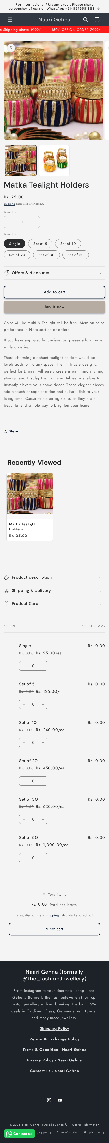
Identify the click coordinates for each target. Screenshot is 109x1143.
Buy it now (54, 307)
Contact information (85, 1125)
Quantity (10, 212)
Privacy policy (42, 1132)
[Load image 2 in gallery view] (54, 160)
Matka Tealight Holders (22, 526)
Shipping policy (94, 1132)
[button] (10, 19)
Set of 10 (68, 243)
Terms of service (67, 1132)
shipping (52, 915)
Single (14, 243)
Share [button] (13, 431)
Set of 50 (76, 254)
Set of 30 (47, 254)
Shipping (9, 204)
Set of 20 (17, 254)
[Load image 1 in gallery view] (20, 160)
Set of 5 (40, 243)
